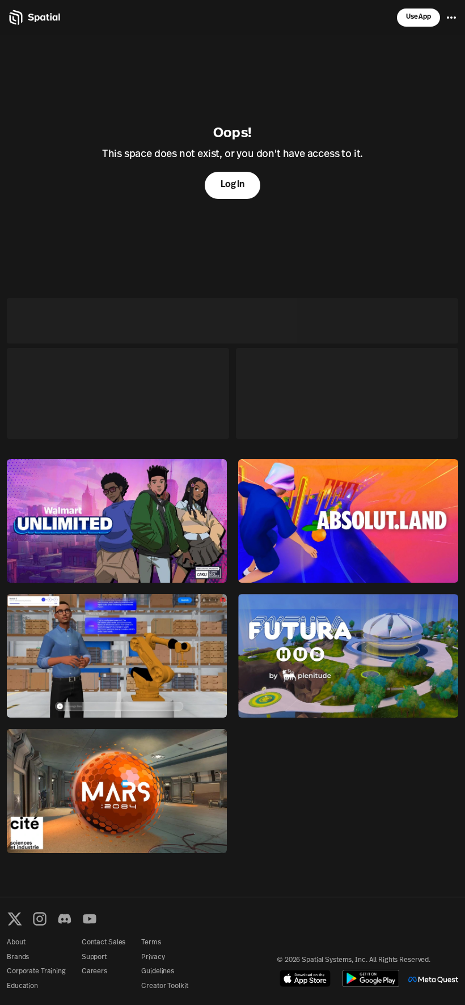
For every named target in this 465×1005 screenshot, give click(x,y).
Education (22, 986)
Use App (418, 17)
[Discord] (65, 919)
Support (94, 957)
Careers (94, 971)
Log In (232, 184)
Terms (150, 942)
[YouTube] (90, 919)
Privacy (152, 957)
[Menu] (451, 17)
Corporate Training (36, 971)
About (16, 942)
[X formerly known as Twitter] (15, 919)
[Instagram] (40, 919)
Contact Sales (103, 942)
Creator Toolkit (164, 986)
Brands (18, 957)
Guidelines (157, 971)
